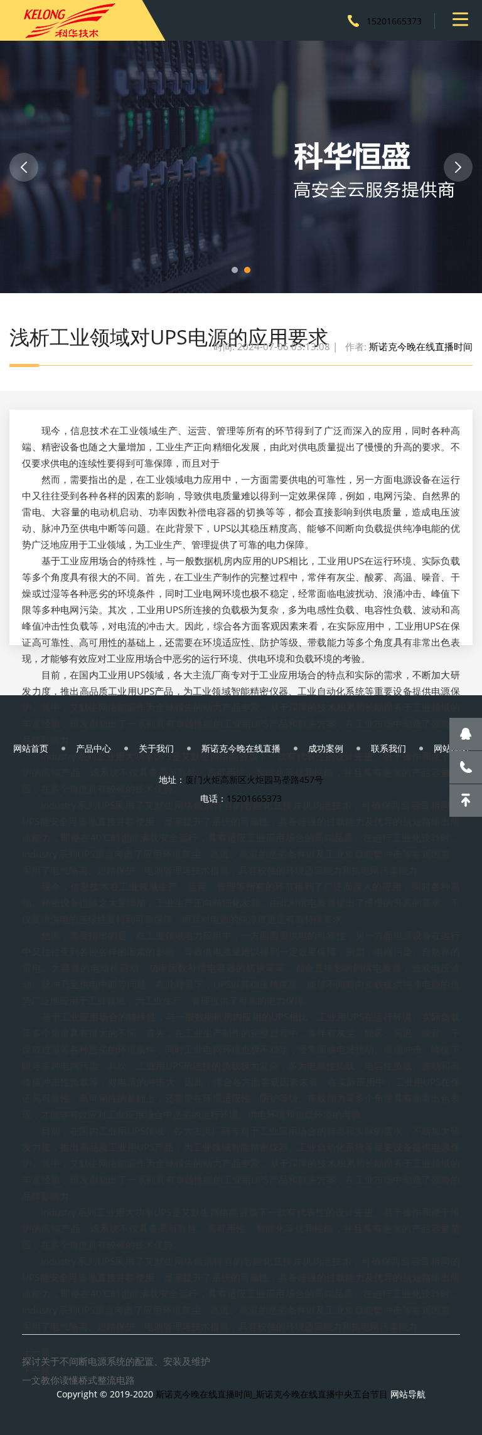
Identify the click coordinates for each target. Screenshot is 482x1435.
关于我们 (156, 748)
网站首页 (30, 748)
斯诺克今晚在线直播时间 (421, 346)
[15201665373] (465, 767)
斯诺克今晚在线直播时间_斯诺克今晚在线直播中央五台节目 (272, 1394)
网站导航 (408, 1394)
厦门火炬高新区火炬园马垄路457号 (254, 779)
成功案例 (325, 748)
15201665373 (394, 21)
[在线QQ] (465, 734)
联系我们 (388, 748)
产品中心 (93, 748)
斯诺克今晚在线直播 (241, 748)
